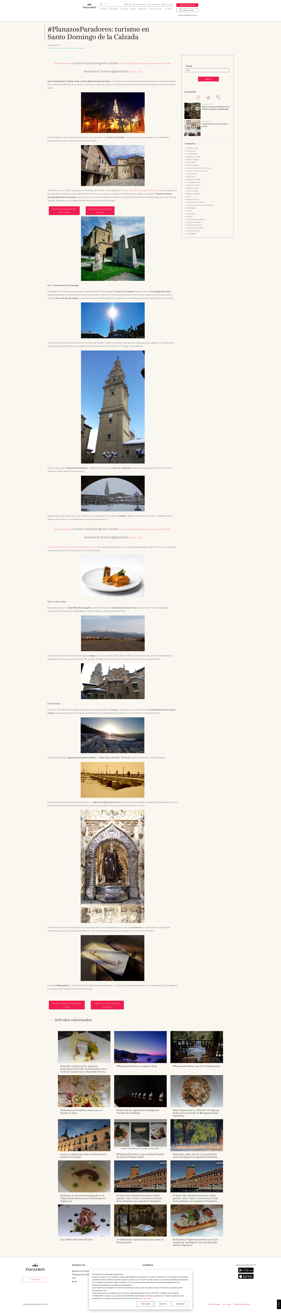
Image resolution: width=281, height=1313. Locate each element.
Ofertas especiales (193, 159)
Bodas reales (191, 176)
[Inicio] (89, 4)
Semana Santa (191, 151)
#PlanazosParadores (63, 63)
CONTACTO (35, 1279)
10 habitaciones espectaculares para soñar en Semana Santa (140, 1241)
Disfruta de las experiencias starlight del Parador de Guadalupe (137, 1111)
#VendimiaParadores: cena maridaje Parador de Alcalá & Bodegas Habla (140, 1155)
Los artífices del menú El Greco (76, 1239)
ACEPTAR (162, 1304)
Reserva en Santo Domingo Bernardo (100, 211)
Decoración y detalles (194, 179)
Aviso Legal (227, 1304)
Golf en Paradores (193, 165)
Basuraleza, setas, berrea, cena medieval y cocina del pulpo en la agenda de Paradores (195, 1155)
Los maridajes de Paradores (196, 219)
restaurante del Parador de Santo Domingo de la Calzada (72, 547)
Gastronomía (113, 9)
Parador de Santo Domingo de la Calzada (141, 190)
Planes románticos (193, 191)
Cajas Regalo (124, 9)
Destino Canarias (192, 148)
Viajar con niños (192, 174)
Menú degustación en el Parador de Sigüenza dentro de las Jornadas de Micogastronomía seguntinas (196, 1113)
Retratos (190, 216)
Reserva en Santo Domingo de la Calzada (64, 211)
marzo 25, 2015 (135, 71)
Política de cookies (213, 1304)
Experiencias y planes (76, 48)
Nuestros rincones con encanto (58, 48)
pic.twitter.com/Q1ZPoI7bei (158, 63)
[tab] (198, 97)
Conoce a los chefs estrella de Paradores (200, 205)
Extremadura (191, 214)
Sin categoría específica (194, 225)
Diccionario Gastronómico (195, 228)
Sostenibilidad (191, 233)
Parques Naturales (193, 199)
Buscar (189, 66)
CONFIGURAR (145, 1304)
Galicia (189, 196)
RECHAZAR (180, 1304)
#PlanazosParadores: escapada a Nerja (136, 1066)
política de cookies (144, 1298)
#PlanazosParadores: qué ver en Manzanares (196, 1066)
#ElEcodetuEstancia (193, 231)
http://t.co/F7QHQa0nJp (128, 63)
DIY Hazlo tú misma (193, 182)
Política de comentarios (242, 1304)
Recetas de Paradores (194, 185)
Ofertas (133, 9)
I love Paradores (192, 154)
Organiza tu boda (192, 188)
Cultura (189, 211)
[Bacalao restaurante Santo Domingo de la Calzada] (112, 576)
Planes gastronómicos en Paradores (199, 168)
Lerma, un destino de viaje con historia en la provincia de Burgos (83, 1155)
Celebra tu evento (155, 9)
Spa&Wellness (191, 208)
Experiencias (142, 9)
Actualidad (168, 9)
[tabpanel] (207, 120)
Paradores (103, 9)
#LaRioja (143, 63)
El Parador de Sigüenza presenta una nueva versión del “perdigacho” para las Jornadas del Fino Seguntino (195, 1242)
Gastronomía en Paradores (196, 202)
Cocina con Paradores (194, 222)
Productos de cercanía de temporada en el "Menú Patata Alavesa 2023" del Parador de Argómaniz (82, 1198)
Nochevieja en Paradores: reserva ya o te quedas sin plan (81, 1111)
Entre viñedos (191, 162)
